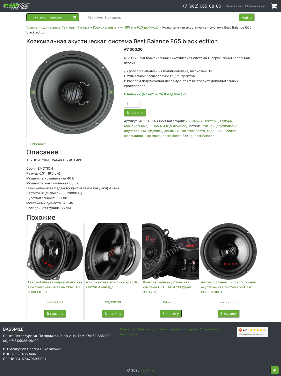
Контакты (234, 6)
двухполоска (226, 126)
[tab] (37, 144)
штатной (208, 126)
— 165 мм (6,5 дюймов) (139, 27)
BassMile (147, 370)
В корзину (135, 112)
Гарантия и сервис (183, 329)
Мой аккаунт (255, 6)
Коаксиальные (104, 27)
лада (210, 131)
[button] (33, 92)
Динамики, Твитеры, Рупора (66, 27)
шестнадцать (134, 136)
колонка (154, 136)
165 (219, 131)
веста (200, 131)
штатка (188, 131)
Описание (38, 144)
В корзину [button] (55, 314)
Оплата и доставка (152, 329)
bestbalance (172, 136)
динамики (172, 131)
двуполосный (135, 131)
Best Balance (204, 136)
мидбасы (155, 131)
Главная (32, 27)
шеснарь (231, 131)
